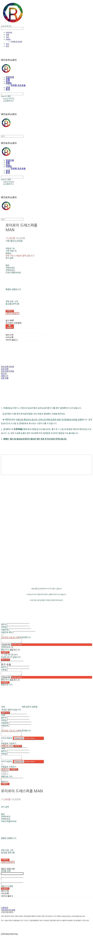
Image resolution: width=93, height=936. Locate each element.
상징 (7, 37)
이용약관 (4, 908)
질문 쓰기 (5, 712)
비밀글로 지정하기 (8, 743)
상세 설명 (4, 369)
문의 (7, 46)
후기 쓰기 (5, 659)
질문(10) (4, 376)
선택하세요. (10, 268)
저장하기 (5, 652)
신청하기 (5, 888)
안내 (7, 44)
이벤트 (8, 39)
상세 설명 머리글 (7, 366)
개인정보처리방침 (8, 910)
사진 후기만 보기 (11, 655)
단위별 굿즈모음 (16, 41)
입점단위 (9, 32)
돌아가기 (5, 769)
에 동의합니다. (16, 637)
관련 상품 (4, 378)
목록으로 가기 (7, 746)
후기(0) (4, 373)
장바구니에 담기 (8, 862)
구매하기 (5, 784)
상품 (7, 35)
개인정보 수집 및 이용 (10, 637)
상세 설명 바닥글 (7, 371)
